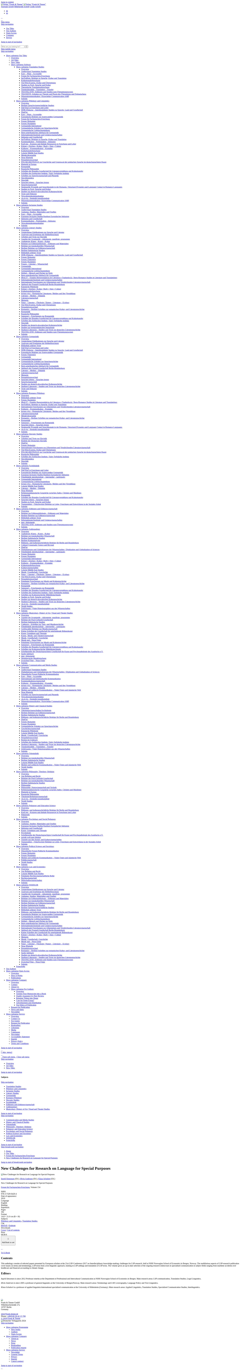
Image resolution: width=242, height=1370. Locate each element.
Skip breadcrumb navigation (12, 1147)
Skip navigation (7, 24)
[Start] (1, 44)
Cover (3, 1230)
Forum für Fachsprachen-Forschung (15, 1187)
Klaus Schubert (44, 1179)
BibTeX (4, 1225)
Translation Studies (29, 1221)
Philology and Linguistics (11, 1221)
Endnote (12, 1225)
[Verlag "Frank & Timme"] (23, 4)
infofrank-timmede (9, 1314)
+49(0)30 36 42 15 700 (16, 1316)
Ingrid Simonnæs (8, 1179)
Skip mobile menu (8, 49)
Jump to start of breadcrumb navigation (16, 1162)
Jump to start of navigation (11, 42)
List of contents (13, 1230)
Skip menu (5, 22)
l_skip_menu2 (6, 1052)
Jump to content (7, 2)
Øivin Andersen (26, 1179)
